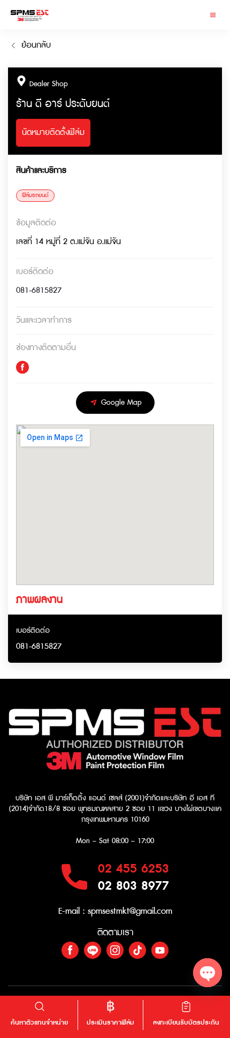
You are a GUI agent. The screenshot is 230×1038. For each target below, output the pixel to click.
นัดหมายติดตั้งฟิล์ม (53, 132)
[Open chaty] (207, 972)
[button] (212, 14)
